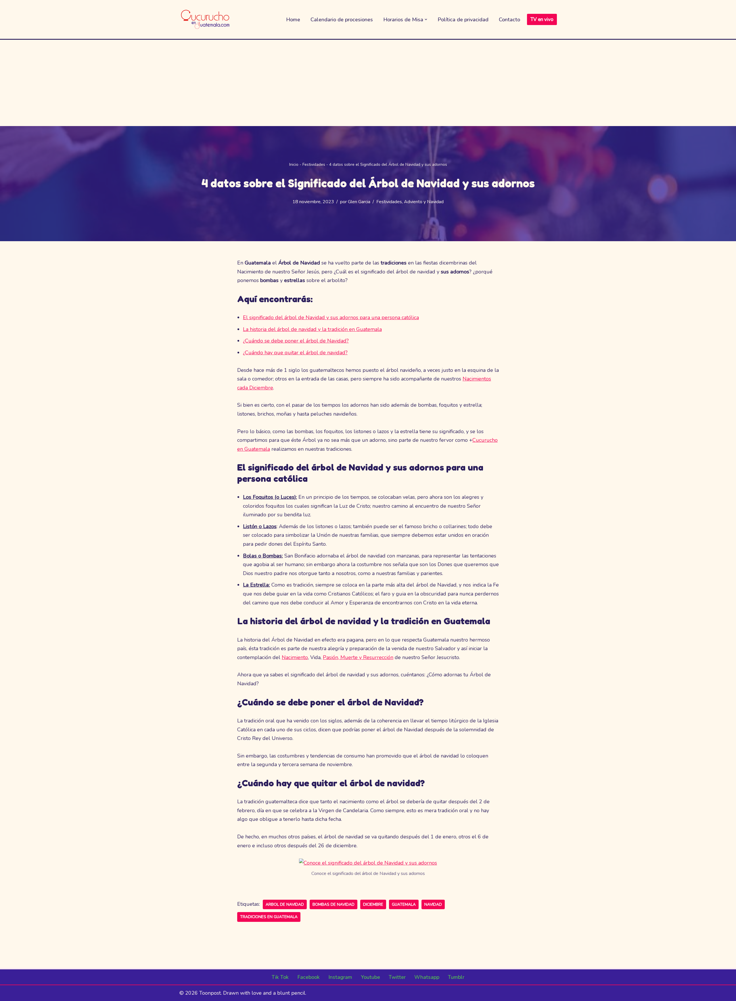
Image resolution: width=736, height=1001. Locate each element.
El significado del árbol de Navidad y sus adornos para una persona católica (331, 317)
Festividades (313, 164)
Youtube (370, 977)
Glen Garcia (359, 202)
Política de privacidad (463, 19)
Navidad (433, 904)
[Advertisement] (367, 83)
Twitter (397, 977)
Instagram (340, 977)
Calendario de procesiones (341, 19)
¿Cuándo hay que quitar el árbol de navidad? (295, 352)
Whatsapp (426, 977)
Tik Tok (280, 977)
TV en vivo (541, 19)
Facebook (308, 977)
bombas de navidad (333, 904)
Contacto (509, 19)
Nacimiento (295, 657)
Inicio (293, 164)
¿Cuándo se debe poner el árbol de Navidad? (296, 340)
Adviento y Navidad (424, 202)
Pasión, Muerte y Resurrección (358, 657)
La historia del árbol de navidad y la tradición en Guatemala (312, 329)
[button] (426, 19)
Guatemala (404, 904)
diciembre (373, 904)
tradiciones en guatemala (269, 917)
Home (293, 19)
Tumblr (456, 977)
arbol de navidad (285, 904)
